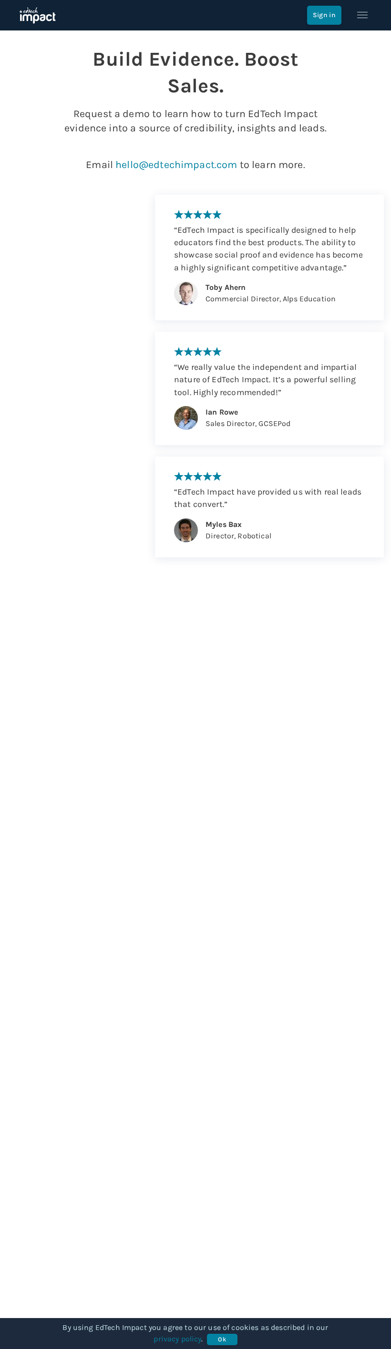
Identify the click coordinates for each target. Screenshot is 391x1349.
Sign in (324, 15)
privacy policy (177, 1338)
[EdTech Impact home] (37, 15)
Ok (222, 1339)
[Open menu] (362, 15)
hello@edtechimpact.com (176, 164)
